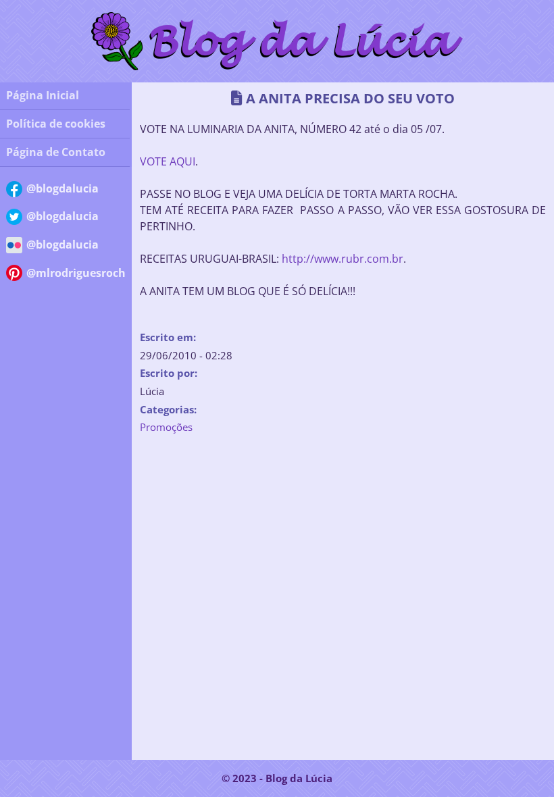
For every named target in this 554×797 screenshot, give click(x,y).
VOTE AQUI (167, 161)
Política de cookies (55, 123)
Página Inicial (42, 95)
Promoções (166, 427)
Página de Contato (55, 152)
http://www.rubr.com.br (342, 258)
